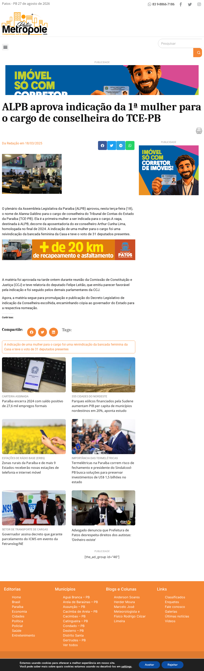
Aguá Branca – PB (76, 597)
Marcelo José (124, 607)
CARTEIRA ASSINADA (15, 396)
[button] (5, 47)
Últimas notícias (177, 616)
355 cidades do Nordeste (89, 396)
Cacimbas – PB (74, 616)
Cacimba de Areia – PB (80, 611)
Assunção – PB (74, 607)
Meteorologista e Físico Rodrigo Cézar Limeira (130, 616)
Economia (19, 611)
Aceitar (149, 665)
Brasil (16, 602)
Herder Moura (124, 602)
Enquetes (172, 602)
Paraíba (17, 607)
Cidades (18, 616)
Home (16, 597)
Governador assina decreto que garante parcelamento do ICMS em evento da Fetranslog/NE (32, 539)
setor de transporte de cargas (25, 529)
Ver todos (70, 645)
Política (17, 621)
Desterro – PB (73, 631)
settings (126, 666)
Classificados (175, 597)
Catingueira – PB (75, 621)
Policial (17, 626)
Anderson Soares (127, 597)
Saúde (16, 631)
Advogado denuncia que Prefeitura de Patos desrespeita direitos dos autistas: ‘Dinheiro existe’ (101, 535)
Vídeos (170, 621)
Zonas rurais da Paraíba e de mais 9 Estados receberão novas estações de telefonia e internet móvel (30, 468)
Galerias (171, 611)
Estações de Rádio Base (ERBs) (23, 458)
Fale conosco (175, 607)
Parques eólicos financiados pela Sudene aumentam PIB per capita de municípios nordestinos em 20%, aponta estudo (102, 406)
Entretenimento (23, 635)
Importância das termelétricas (95, 458)
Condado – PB (73, 626)
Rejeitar (173, 665)
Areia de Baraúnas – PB (80, 602)
